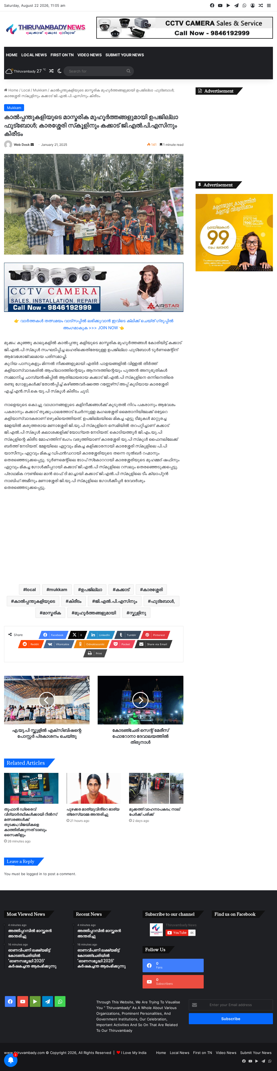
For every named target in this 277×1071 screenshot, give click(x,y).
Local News (34, 54)
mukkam (58, 589)
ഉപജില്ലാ (91, 589)
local (31, 589)
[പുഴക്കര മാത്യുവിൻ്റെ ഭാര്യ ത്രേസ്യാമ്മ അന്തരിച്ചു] (94, 788)
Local (25, 90)
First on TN (62, 54)
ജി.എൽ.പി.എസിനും (116, 601)
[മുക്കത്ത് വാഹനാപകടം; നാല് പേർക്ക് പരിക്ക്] (156, 788)
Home (12, 54)
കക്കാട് (122, 589)
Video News (89, 54)
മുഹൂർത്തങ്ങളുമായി (95, 612)
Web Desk (22, 145)
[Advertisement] (93, 537)
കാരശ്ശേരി (153, 589)
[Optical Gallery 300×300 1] (234, 270)
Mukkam (40, 90)
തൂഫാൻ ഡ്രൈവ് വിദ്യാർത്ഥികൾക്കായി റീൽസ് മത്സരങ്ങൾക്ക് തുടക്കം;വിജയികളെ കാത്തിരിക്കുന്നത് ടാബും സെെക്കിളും (30, 821)
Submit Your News (124, 54)
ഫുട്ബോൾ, (163, 601)
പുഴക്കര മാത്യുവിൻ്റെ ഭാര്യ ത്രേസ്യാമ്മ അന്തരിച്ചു (93, 811)
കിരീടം (74, 601)
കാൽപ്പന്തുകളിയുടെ (34, 601)
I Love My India (133, 1052)
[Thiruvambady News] (46, 29)
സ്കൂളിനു (137, 612)
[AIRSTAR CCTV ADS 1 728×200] (93, 286)
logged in (34, 874)
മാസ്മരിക (51, 612)
